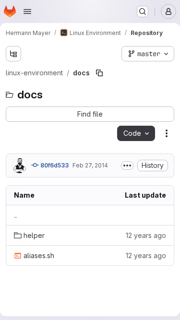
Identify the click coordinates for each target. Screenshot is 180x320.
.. (15, 215)
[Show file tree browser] (13, 53)
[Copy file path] (99, 73)
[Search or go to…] (142, 11)
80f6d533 (54, 165)
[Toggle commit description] (127, 165)
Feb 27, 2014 (90, 165)
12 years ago (146, 235)
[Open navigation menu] (27, 11)
